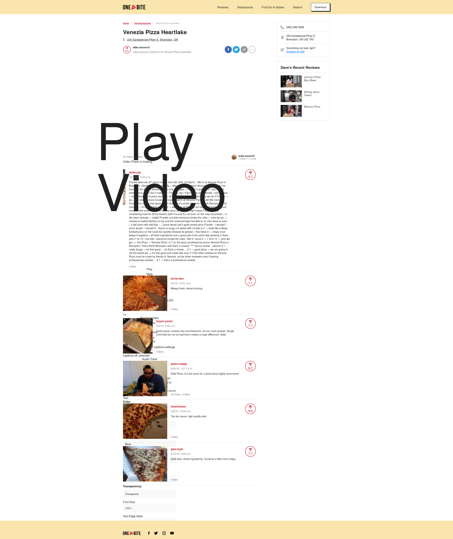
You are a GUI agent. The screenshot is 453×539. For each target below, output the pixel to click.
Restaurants (245, 7)
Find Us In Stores (273, 7)
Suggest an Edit (295, 51)
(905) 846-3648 (295, 27)
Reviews (222, 7)
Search (297, 7)
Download (320, 7)
